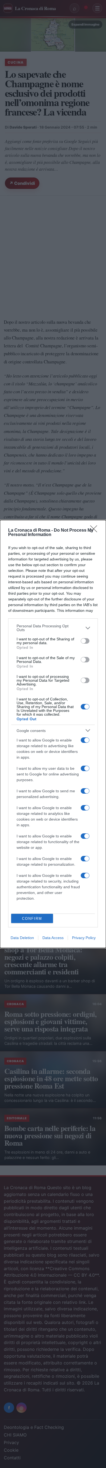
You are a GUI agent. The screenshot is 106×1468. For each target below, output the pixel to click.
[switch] (85, 641)
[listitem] (53, 628)
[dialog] (53, 734)
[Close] (95, 530)
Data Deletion (22, 938)
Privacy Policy (84, 938)
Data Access (53, 938)
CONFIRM (32, 919)
